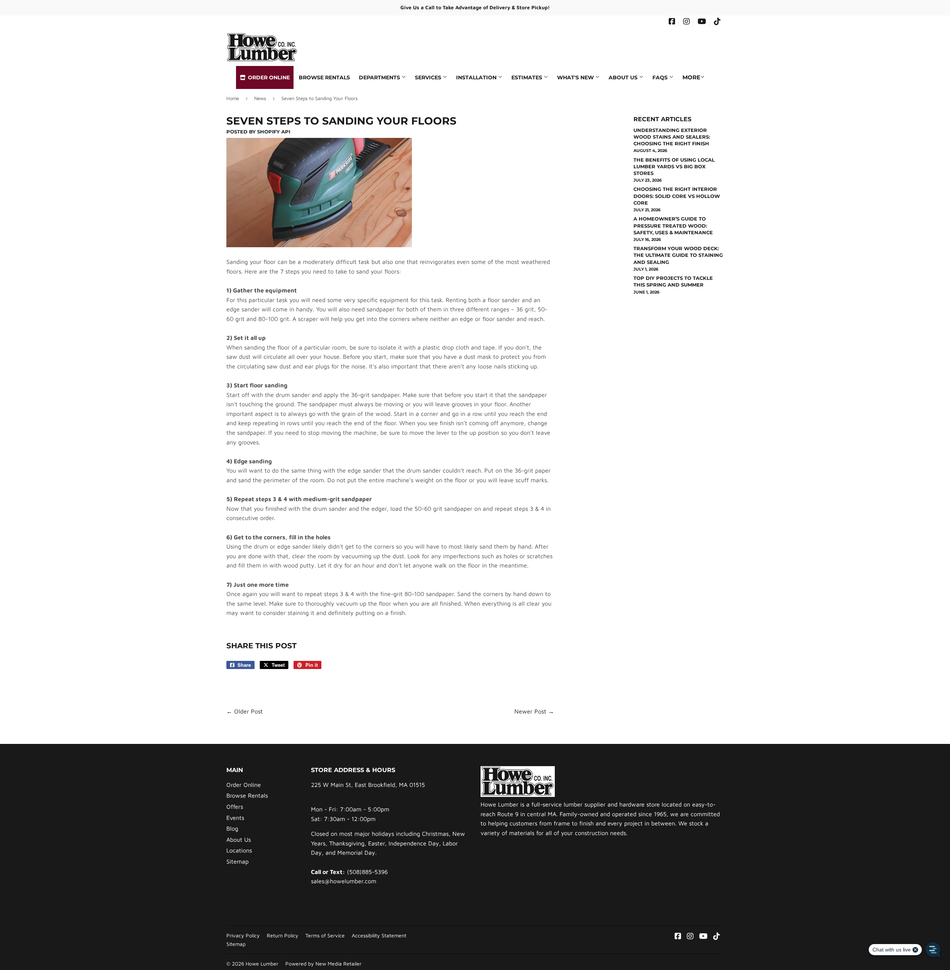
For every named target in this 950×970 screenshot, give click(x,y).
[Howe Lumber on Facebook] (672, 22)
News (260, 98)
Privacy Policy (243, 935)
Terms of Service (325, 935)
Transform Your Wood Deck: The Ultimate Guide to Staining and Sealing (678, 255)
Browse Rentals (324, 77)
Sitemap (237, 861)
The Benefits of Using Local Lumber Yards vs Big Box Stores (674, 166)
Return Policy (282, 935)
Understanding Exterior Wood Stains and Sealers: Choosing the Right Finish (671, 136)
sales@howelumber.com (343, 881)
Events (235, 817)
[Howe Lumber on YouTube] (702, 22)
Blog (232, 828)
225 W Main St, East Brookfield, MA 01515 (368, 784)
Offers (234, 806)
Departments (380, 77)
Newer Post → (534, 711)
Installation (477, 77)
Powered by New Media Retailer (323, 964)
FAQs (660, 77)
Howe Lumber (262, 964)
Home (232, 98)
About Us (624, 77)
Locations (239, 850)
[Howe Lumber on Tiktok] (717, 22)
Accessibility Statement (379, 935)
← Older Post (244, 711)
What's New (576, 77)
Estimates (527, 77)
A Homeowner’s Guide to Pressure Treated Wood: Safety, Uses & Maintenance (673, 225)
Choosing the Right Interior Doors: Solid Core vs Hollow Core (676, 195)
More (691, 77)
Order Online (268, 77)
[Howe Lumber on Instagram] (686, 22)
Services (429, 77)
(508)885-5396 (367, 871)
